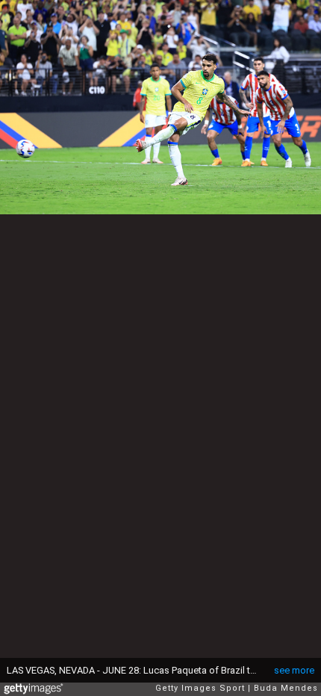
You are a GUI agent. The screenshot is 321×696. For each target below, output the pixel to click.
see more (294, 670)
